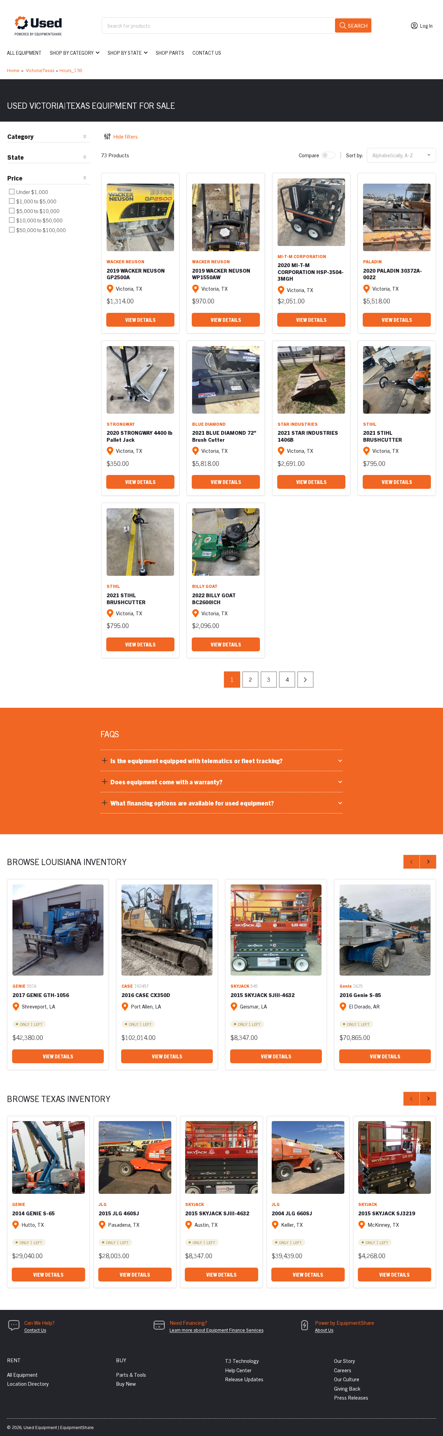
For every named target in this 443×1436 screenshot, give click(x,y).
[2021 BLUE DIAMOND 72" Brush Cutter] (226, 380)
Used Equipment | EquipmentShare (59, 1427)
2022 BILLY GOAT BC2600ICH (214, 598)
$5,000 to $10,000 (37, 211)
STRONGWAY (121, 423)
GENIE (19, 985)
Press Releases (351, 1397)
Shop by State (125, 53)
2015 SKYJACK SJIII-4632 (262, 995)
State (15, 157)
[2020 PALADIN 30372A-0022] (397, 217)
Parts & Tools (131, 1374)
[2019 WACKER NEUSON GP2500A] (140, 217)
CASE (127, 985)
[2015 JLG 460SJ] (135, 1157)
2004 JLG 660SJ (292, 1213)
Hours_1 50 (71, 70)
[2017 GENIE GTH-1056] (57, 930)
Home (13, 70)
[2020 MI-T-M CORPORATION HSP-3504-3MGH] (311, 212)
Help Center (238, 1370)
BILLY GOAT (205, 586)
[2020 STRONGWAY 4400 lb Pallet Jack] (140, 380)
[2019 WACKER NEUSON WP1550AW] (226, 217)
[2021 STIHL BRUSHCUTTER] (397, 380)
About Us (324, 1330)
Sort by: (354, 155)
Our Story (344, 1360)
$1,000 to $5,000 (35, 201)
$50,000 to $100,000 (40, 230)
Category (20, 136)
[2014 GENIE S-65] (48, 1157)
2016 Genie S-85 (360, 995)
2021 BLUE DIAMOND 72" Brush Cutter (224, 436)
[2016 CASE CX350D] (167, 930)
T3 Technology (242, 1360)
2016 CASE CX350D (145, 995)
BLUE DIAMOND (209, 423)
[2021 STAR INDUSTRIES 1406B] (311, 380)
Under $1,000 (31, 191)
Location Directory (28, 1383)
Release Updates (244, 1379)
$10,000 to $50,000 (39, 220)
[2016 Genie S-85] (385, 930)
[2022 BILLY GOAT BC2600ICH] (226, 542)
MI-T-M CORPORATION (302, 256)
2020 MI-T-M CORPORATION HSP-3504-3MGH (311, 272)
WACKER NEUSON (125, 261)
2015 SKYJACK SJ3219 (386, 1213)
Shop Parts (170, 53)
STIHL (370, 423)
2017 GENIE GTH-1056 (40, 995)
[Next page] (305, 679)
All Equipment (24, 53)
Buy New (126, 1383)
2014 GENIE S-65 (33, 1213)
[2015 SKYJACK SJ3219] (394, 1157)
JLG (103, 1204)
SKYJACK (239, 985)
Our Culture (346, 1379)
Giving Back (347, 1388)
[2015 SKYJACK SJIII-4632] (276, 930)
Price (14, 178)
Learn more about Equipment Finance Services (216, 1330)
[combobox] (237, 25)
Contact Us (206, 53)
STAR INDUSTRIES (298, 423)
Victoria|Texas (40, 70)
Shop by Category (71, 53)
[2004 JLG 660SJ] (308, 1157)
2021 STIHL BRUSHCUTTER (382, 436)
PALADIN (372, 261)
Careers (342, 1370)
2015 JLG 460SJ (119, 1213)
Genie (346, 985)
